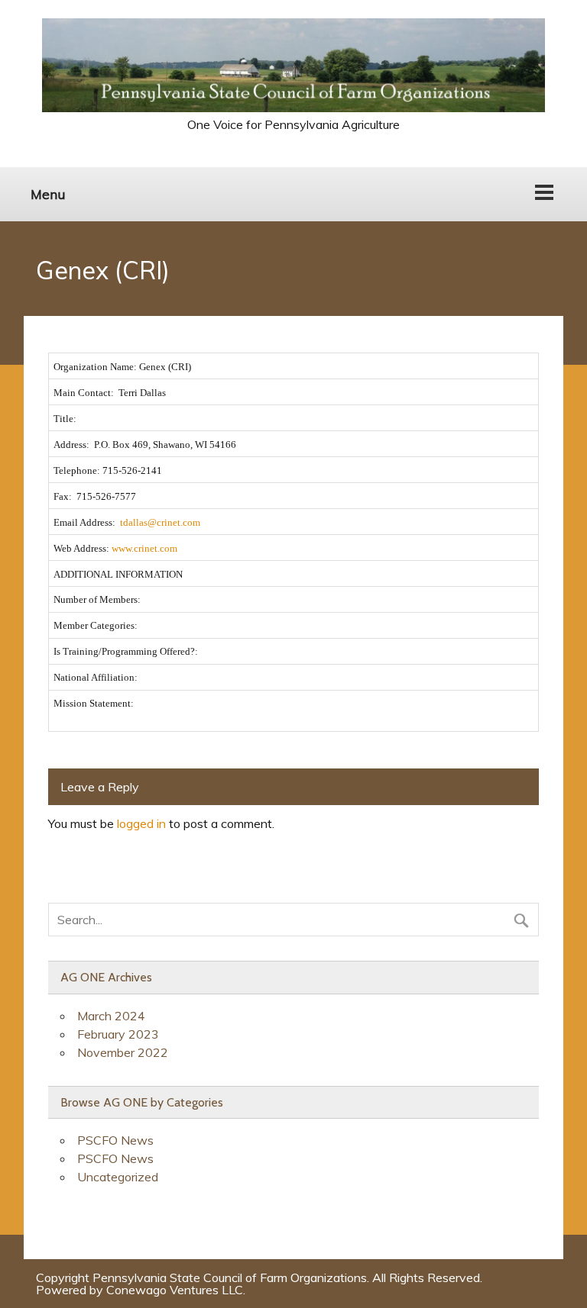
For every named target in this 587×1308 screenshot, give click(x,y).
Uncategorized (117, 1176)
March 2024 (111, 1015)
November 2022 (122, 1052)
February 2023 (118, 1034)
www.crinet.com (144, 548)
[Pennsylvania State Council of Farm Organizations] (294, 107)
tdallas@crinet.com (160, 522)
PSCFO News (115, 1140)
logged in (141, 823)
